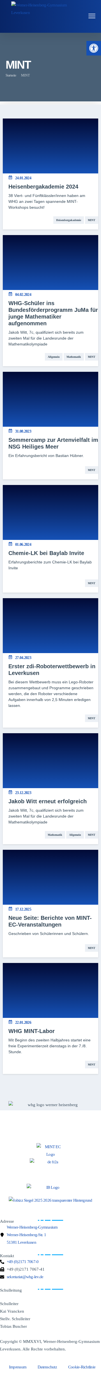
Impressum (17, 1367)
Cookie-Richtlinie (81, 1367)
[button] (93, 48)
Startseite (11, 75)
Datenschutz (47, 1367)
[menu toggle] (91, 16)
